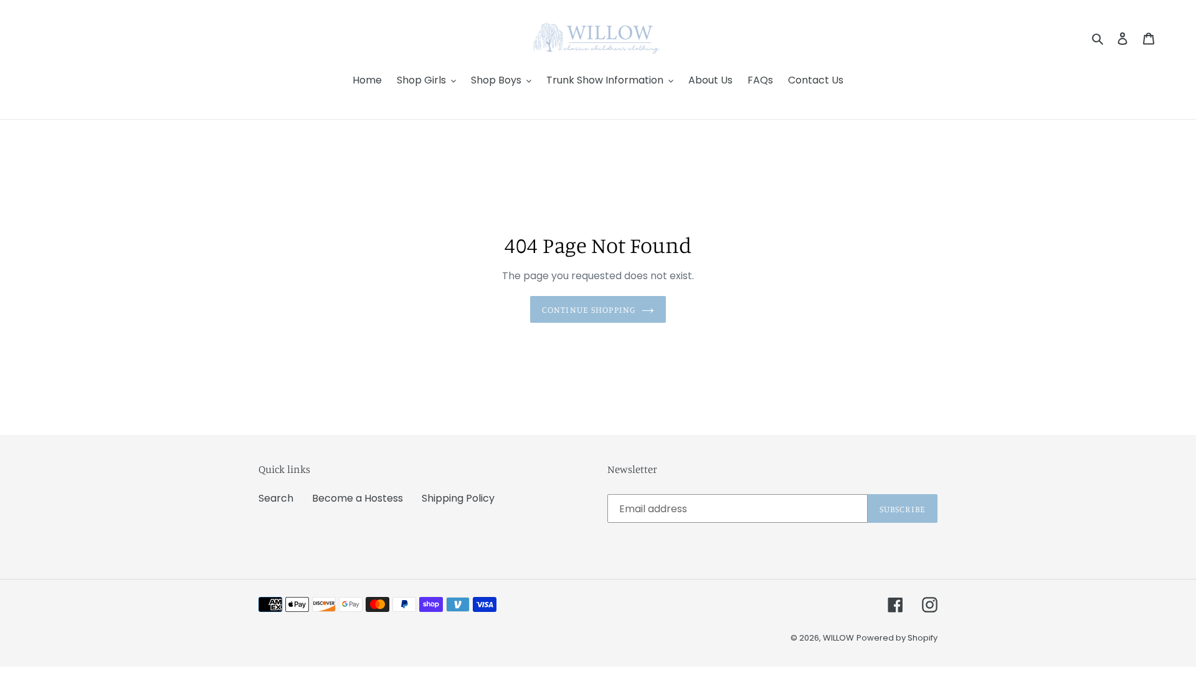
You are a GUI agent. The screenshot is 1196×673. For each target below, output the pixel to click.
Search (276, 498)
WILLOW (838, 638)
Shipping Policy (458, 498)
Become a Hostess (357, 498)
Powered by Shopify (897, 638)
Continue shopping (588, 309)
